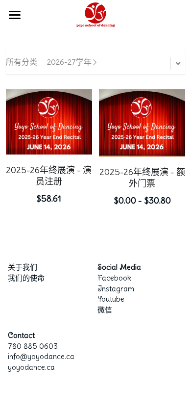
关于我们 (22, 267)
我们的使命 (26, 278)
